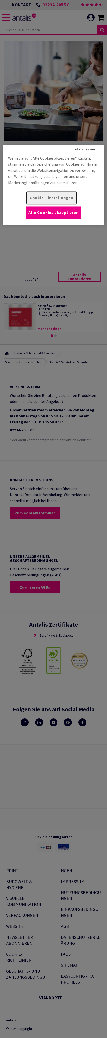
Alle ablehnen (85, 149)
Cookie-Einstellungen (51, 197)
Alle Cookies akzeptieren (53, 212)
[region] (54, 185)
